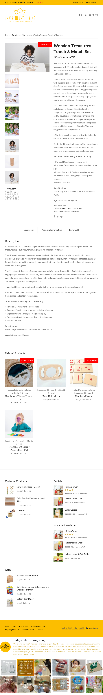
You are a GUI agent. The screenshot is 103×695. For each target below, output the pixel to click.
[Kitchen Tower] (58, 490)
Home (7, 35)
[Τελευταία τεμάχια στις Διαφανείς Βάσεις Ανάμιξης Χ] (42, 667)
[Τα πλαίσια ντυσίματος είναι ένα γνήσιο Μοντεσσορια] (60, 684)
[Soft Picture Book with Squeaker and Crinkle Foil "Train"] (10, 590)
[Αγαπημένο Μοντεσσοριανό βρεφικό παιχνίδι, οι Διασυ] (25, 684)
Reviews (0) (74, 230)
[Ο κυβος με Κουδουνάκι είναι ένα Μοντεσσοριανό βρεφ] (8, 684)
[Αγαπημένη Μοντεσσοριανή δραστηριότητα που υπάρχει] (77, 684)
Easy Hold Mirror (51, 396)
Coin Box (21, 510)
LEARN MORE (38, 2)
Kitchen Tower (71, 487)
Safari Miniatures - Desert (28, 487)
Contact (40, 630)
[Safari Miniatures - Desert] (10, 490)
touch (67, 211)
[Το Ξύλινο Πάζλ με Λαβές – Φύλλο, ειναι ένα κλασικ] (94, 667)
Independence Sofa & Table (77, 554)
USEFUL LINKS (90, 2)
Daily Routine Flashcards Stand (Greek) (31, 499)
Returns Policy (28, 630)
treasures (75, 211)
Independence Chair (73, 498)
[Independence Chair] (58, 501)
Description (29, 230)
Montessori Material (86, 390)
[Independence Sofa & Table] (58, 557)
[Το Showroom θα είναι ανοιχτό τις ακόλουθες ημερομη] (25, 667)
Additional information (52, 230)
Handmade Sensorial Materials (19, 390)
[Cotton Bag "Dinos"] (10, 602)
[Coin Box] (10, 513)
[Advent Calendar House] (10, 579)
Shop (7, 626)
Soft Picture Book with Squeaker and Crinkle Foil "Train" (33, 588)
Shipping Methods (12, 630)
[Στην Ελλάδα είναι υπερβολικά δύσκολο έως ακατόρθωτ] (8, 667)
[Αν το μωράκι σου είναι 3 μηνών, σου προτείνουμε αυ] (42, 684)
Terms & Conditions (20, 626)
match (61, 211)
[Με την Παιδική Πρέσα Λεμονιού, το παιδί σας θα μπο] (77, 667)
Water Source (71, 510)
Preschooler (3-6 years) (21, 35)
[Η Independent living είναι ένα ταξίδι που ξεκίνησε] (94, 684)
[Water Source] (58, 513)
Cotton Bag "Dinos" (25, 599)
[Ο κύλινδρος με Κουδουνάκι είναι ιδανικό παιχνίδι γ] (60, 667)
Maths (75, 390)
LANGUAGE (77, 2)
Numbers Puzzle (83, 396)
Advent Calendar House (27, 575)
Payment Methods (38, 626)
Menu (94, 15)
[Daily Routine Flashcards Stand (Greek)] (10, 501)
